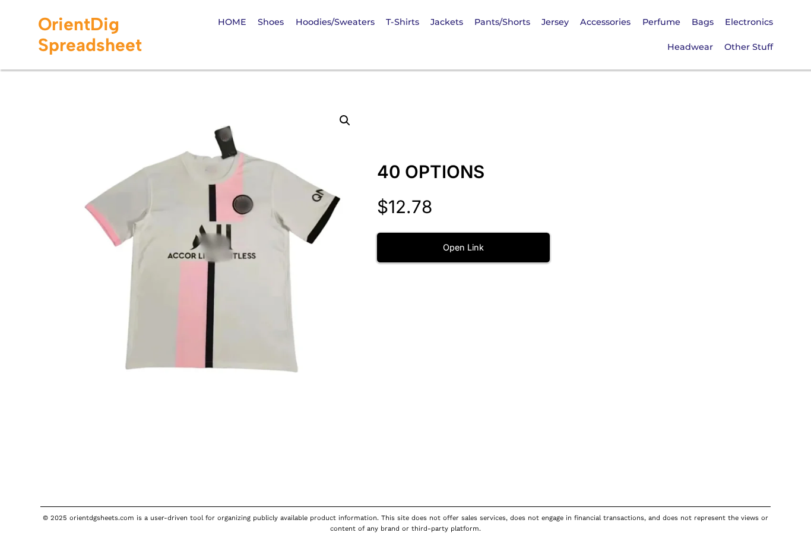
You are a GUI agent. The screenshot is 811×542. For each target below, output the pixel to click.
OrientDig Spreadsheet (90, 34)
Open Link (463, 247)
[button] (345, 120)
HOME (232, 22)
